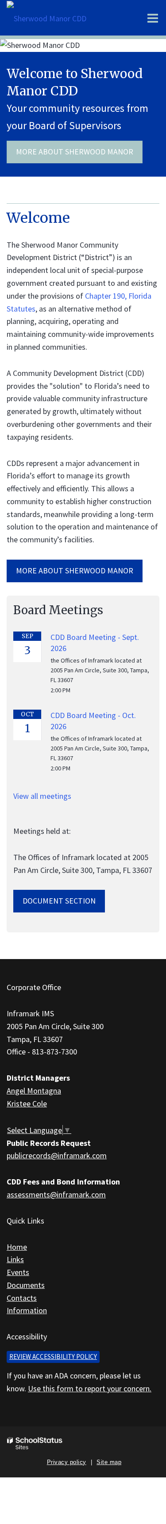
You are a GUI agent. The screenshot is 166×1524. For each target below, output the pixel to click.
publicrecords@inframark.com (57, 1155)
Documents (26, 1285)
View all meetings (42, 796)
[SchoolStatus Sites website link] (35, 1443)
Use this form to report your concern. (89, 1388)
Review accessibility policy (53, 1356)
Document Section (59, 901)
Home (17, 1247)
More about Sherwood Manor (74, 151)
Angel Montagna (34, 1091)
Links (15, 1259)
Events (18, 1272)
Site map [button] (109, 1462)
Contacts (22, 1298)
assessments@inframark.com (56, 1194)
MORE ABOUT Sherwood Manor (74, 570)
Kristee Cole (27, 1103)
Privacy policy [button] (66, 1462)
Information (27, 1310)
